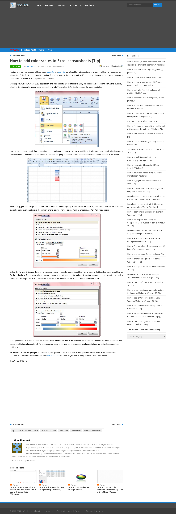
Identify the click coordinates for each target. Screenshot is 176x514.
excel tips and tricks (24, 431)
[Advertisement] (88, 28)
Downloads (89, 5)
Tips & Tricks (74, 5)
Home (38, 5)
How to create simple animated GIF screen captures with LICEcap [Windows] (110, 489)
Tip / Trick (15, 66)
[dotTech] (19, 7)
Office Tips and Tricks (48, 431)
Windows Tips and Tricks (92, 431)
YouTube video (53, 356)
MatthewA (31, 66)
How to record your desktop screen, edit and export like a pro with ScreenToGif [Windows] (23, 490)
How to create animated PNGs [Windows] (78, 488)
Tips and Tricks (76, 431)
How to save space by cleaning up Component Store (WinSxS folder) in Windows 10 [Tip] (146, 222)
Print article (116, 66)
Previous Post (19, 55)
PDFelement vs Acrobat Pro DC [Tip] (142, 121)
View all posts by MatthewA (24, 460)
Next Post (116, 55)
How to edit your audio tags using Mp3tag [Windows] (51, 488)
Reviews (61, 5)
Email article (106, 66)
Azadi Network (96, 511)
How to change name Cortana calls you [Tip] (146, 254)
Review (15, 485)
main (36, 431)
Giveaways (49, 5)
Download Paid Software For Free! (36, 50)
